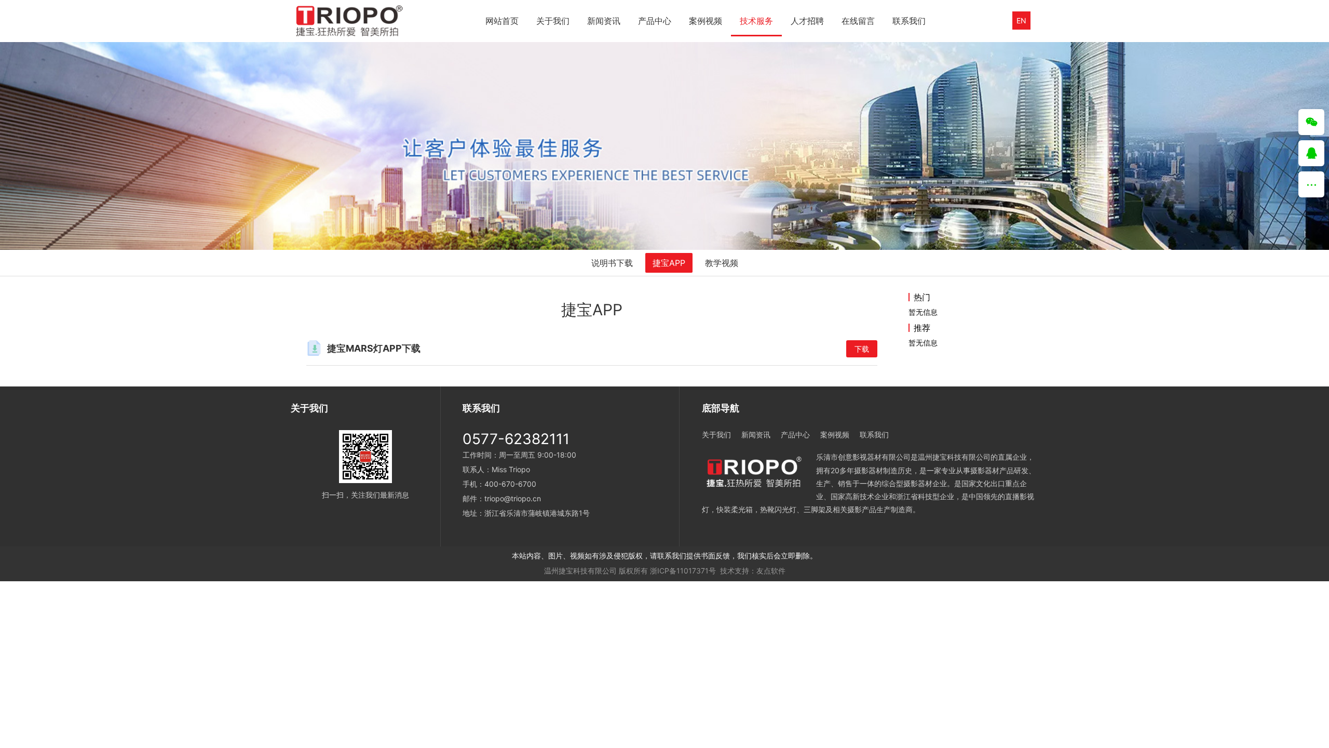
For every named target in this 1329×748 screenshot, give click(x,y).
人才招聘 (807, 21)
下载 (862, 348)
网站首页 (502, 21)
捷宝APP (669, 263)
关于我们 (552, 21)
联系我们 (909, 21)
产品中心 (654, 21)
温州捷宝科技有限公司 (580, 570)
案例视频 (705, 21)
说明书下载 (612, 263)
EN (1021, 20)
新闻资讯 (603, 21)
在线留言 (858, 21)
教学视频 (721, 263)
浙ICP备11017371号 (683, 570)
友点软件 (770, 570)
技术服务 (756, 21)
